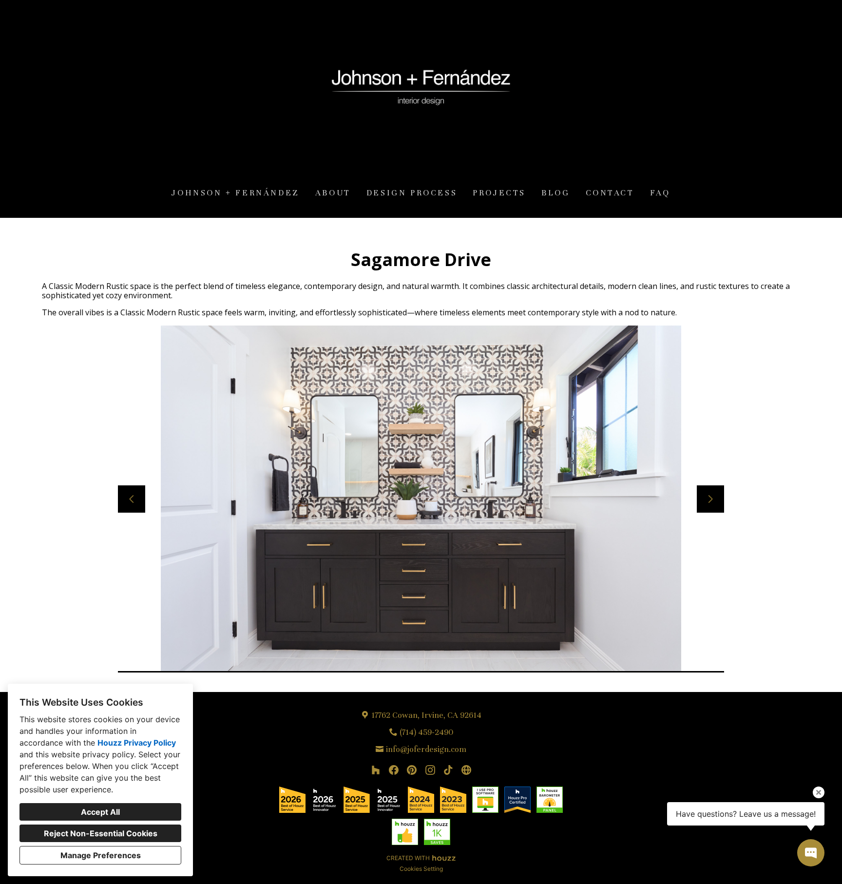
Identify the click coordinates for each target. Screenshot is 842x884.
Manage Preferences (100, 855)
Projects (499, 193)
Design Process (411, 193)
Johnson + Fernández (235, 193)
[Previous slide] (131, 499)
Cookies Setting (421, 868)
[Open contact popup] (810, 852)
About (333, 193)
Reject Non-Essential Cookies (100, 833)
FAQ (660, 193)
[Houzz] (375, 769)
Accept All (100, 812)
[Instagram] (430, 769)
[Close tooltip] (818, 792)
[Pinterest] (412, 769)
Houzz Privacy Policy (136, 743)
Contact (610, 193)
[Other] (466, 769)
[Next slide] (710, 499)
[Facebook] (394, 769)
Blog (555, 193)
